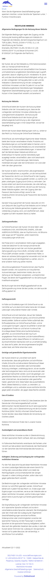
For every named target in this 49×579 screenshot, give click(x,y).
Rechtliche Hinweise (24, 567)
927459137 (38, 561)
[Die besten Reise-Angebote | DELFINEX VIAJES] (7, 4)
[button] (45, 3)
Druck (4, 9)
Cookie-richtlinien (24, 572)
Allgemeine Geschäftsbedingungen (18, 569)
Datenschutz (38, 569)
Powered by (24, 576)
